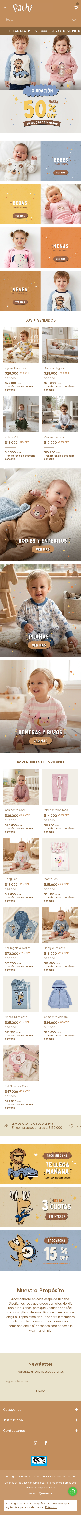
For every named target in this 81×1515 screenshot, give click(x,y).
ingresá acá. (69, 1482)
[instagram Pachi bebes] (35, 1443)
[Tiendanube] (40, 1494)
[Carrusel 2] (40, 204)
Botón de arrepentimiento (40, 1487)
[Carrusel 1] (40, 161)
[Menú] (6, 8)
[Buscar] (73, 19)
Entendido (51, 1507)
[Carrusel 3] (40, 247)
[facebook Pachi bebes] (46, 1443)
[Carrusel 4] (40, 291)
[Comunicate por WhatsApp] (72, 1491)
